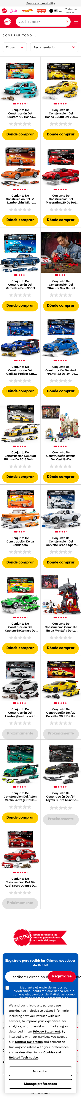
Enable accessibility (40, 3)
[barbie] (14, 11)
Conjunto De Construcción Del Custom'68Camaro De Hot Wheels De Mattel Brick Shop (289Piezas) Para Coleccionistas (20, 627)
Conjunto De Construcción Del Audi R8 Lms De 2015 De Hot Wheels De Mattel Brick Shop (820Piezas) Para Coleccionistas (20, 456)
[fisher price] (41, 11)
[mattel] (4, 11)
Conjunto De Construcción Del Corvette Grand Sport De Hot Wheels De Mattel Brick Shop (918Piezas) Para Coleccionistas (61, 541)
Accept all (40, 1071)
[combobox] (43, 22)
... (36, 35)
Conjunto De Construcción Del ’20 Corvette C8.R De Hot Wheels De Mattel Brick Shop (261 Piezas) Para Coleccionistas (61, 712)
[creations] (56, 11)
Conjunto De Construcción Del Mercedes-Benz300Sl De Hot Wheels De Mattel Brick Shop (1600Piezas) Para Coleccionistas (20, 284)
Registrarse (61, 976)
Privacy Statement (46, 1031)
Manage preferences (40, 1084)
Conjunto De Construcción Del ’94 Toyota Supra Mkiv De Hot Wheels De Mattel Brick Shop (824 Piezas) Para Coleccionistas (60, 796)
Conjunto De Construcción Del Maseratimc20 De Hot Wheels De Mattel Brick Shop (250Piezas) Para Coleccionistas (61, 199)
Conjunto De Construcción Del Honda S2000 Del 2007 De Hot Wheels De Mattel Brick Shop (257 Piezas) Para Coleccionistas (61, 113)
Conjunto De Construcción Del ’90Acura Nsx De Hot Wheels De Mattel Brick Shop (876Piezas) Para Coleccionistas (61, 284)
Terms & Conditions (28, 1042)
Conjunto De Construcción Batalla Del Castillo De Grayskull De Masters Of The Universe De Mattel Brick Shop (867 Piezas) (61, 456)
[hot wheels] (27, 11)
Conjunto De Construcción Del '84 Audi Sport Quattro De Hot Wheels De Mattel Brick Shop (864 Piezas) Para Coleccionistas (20, 882)
